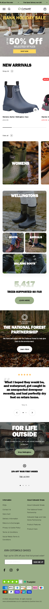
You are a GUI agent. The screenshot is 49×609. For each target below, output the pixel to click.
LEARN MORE (24, 300)
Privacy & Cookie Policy (11, 528)
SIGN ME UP (38, 562)
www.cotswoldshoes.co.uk (11, 601)
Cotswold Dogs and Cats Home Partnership (36, 518)
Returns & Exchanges (11, 523)
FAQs (5, 505)
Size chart (6, 514)
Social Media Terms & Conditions (11, 537)
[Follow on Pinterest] (17, 570)
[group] (24, 35)
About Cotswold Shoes (36, 505)
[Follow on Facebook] (4, 570)
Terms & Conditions (10, 532)
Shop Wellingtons (24, 452)
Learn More (24, 349)
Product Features (34, 524)
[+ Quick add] (35, 110)
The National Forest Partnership (34, 510)
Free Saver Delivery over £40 (30, 2)
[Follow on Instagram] (11, 570)
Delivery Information (10, 518)
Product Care (32, 529)
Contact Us (7, 509)
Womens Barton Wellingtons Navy (15, 117)
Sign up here (24, 476)
